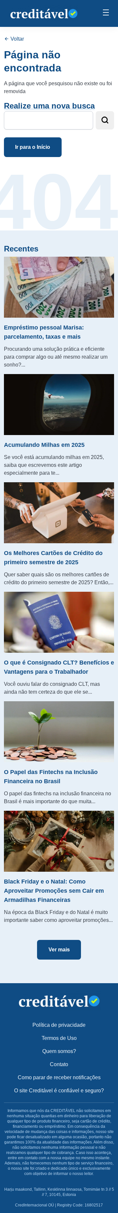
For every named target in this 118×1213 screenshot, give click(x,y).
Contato (59, 1064)
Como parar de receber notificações (59, 1077)
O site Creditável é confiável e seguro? (59, 1090)
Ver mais (59, 949)
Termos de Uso (59, 1038)
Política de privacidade (59, 1025)
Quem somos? (59, 1051)
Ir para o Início (32, 147)
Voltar (16, 39)
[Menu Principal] (106, 13)
